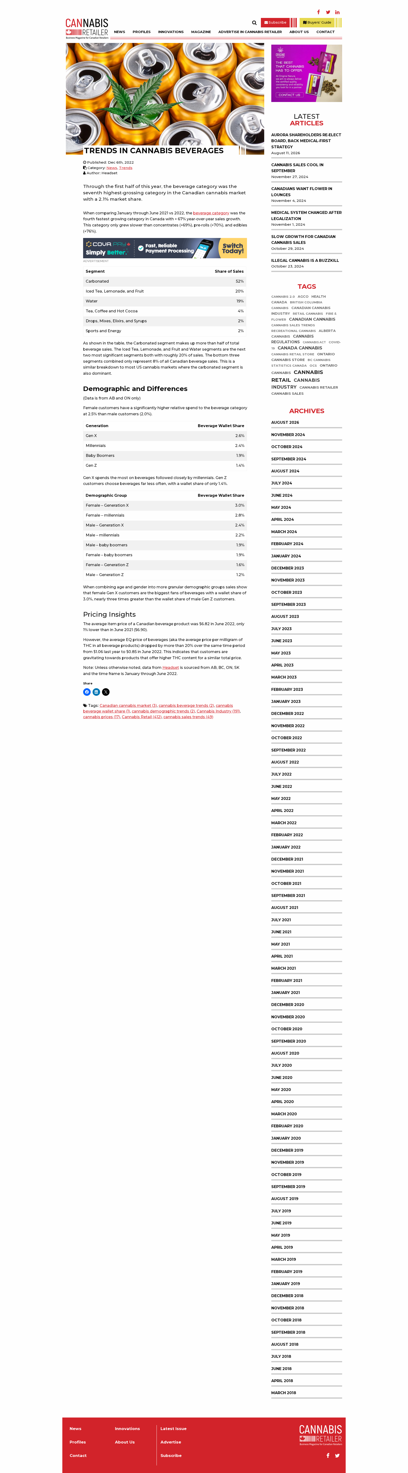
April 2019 (282, 1247)
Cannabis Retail (142, 717)
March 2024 (284, 532)
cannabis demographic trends (163, 711)
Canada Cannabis (300, 348)
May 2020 (281, 1090)
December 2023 (287, 568)
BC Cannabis (319, 360)
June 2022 (281, 787)
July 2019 (281, 1211)
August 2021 (284, 908)
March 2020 (284, 1114)
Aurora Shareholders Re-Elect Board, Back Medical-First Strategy (306, 141)
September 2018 (288, 1332)
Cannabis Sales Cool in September (297, 168)
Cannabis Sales (287, 393)
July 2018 (281, 1356)
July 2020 (281, 1065)
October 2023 (286, 592)
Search (254, 22)
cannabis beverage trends (186, 706)
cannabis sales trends (188, 717)
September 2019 (288, 1187)
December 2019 (287, 1150)
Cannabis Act (314, 342)
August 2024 (285, 471)
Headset (170, 668)
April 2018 (282, 1381)
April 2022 (282, 811)
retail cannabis (308, 313)
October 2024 (286, 447)
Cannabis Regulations (292, 339)
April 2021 (282, 956)
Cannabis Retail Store (292, 354)
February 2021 (286, 981)
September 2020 (288, 1041)
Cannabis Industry (218, 711)
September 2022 (288, 750)
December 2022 (287, 714)
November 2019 (287, 1162)
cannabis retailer (318, 388)
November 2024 (288, 435)
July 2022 (281, 774)
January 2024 (286, 556)
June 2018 (281, 1369)
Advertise (171, 1442)
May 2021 (280, 944)
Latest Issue (174, 1428)
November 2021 (287, 871)
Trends (125, 168)
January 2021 (285, 993)
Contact (325, 32)
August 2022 (285, 762)
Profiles (142, 32)
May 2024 (281, 507)
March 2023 (284, 677)
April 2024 (282, 520)
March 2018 (283, 1393)
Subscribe (277, 22)
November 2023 (288, 580)
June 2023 (281, 641)
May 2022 (281, 799)
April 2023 (282, 665)
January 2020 (286, 1138)
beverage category (211, 213)
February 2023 (287, 690)
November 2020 (288, 1017)
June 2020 (281, 1078)
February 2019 (286, 1272)
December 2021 (287, 859)
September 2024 (288, 459)
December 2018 (287, 1296)
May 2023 (281, 653)
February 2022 (287, 835)
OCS (313, 366)
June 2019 (281, 1223)
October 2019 (286, 1175)
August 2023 (285, 617)
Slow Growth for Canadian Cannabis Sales (303, 240)
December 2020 (287, 1005)
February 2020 (287, 1126)
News (119, 32)
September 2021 (288, 896)
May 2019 (280, 1235)
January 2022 (286, 847)
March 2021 (283, 968)
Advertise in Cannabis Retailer (250, 32)
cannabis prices (101, 717)
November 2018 (287, 1308)
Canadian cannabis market (128, 706)
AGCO (303, 296)
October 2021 (286, 884)
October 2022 (286, 738)
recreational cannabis (293, 331)
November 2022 (288, 726)
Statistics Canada (289, 366)
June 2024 (282, 495)
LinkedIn (337, 12)
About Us (299, 32)
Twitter (328, 12)
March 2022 (284, 823)
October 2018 (286, 1320)
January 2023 (286, 702)
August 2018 (284, 1344)
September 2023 (288, 605)
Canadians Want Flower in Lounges (301, 192)
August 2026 (285, 422)
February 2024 (287, 544)
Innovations (171, 32)
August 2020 (285, 1053)
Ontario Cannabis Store (303, 357)
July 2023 (281, 629)
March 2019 (283, 1259)
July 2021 (281, 920)
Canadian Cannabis (312, 319)
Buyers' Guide (318, 22)
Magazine (201, 32)
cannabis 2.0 (283, 296)
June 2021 (281, 932)
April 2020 (282, 1102)
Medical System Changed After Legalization (306, 216)
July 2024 (281, 483)
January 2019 (285, 1284)
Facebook (318, 12)
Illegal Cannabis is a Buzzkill (305, 261)
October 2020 (286, 1029)
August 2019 (284, 1199)
